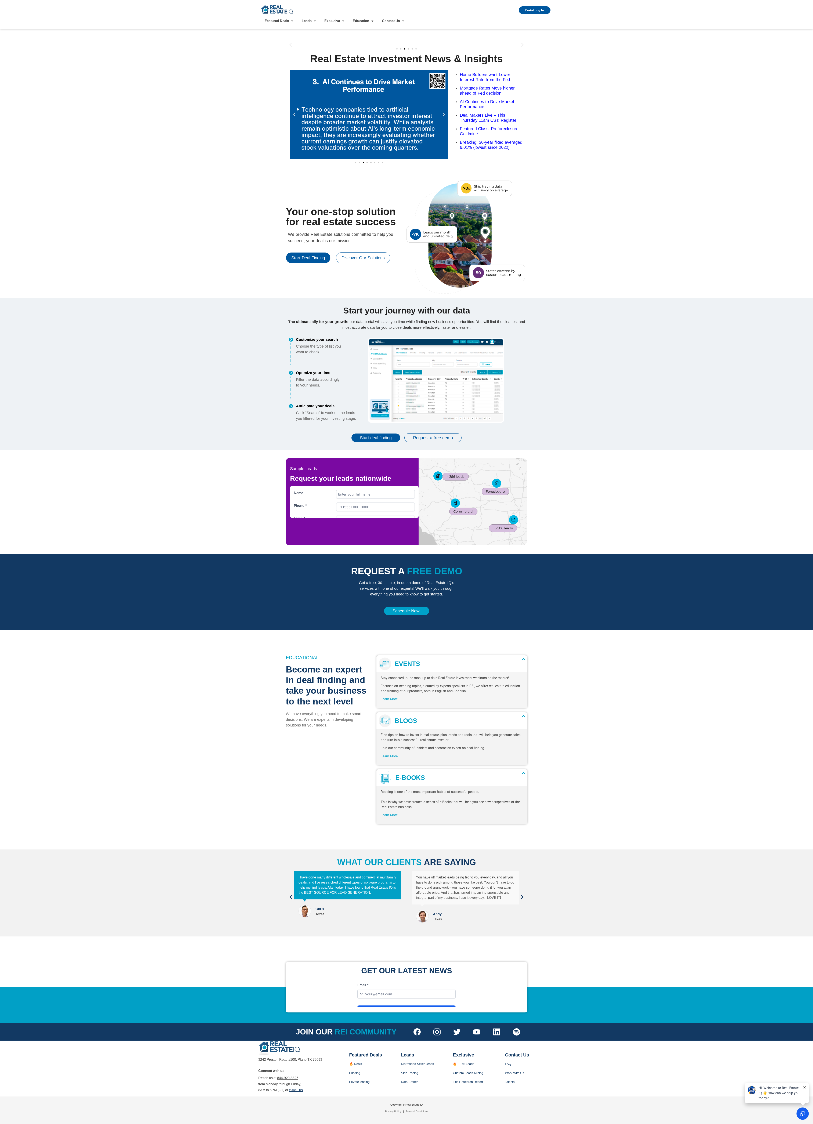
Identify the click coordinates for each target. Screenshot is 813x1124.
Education (361, 21)
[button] (290, 44)
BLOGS (404, 720)
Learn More (389, 699)
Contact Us (391, 21)
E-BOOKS (408, 777)
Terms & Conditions (417, 1111)
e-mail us (296, 1090)
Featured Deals (277, 21)
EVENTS (405, 663)
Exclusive (332, 21)
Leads (307, 21)
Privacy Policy (393, 1111)
